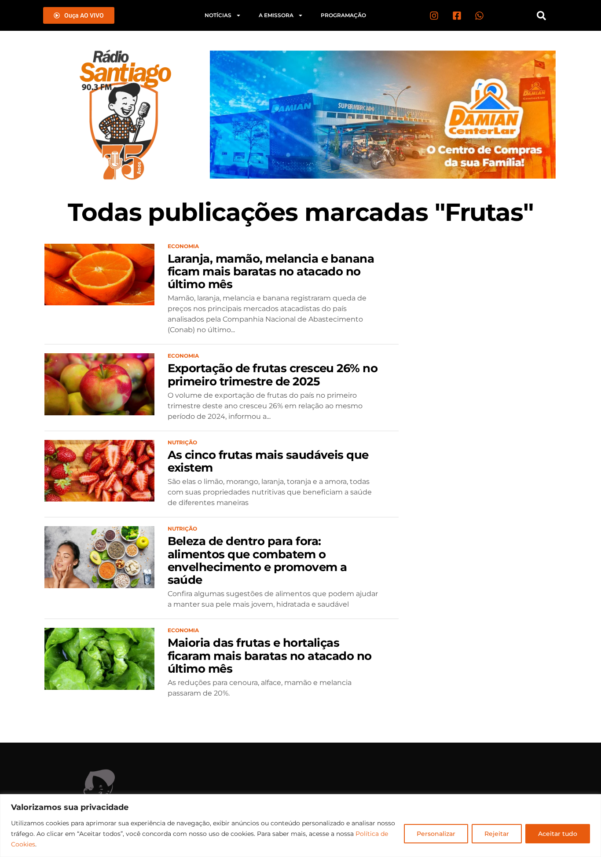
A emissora (276, 15)
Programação (343, 15)
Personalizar (436, 834)
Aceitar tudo (557, 834)
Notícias (218, 15)
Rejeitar (496, 834)
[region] (300, 825)
